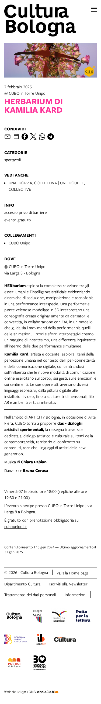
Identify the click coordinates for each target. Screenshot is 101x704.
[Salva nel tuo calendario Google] (16, 136)
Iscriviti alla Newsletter (68, 583)
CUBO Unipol (20, 242)
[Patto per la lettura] (83, 616)
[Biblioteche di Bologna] (59, 616)
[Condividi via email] (7, 136)
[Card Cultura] (65, 640)
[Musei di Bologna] (37, 616)
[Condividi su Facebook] (25, 136)
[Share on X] (33, 136)
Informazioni (75, 594)
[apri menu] (94, 9)
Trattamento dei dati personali (30, 594)
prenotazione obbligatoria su (54, 520)
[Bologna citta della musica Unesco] (15, 640)
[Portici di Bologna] (14, 663)
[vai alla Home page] (50, 20)
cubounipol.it (15, 526)
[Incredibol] (41, 640)
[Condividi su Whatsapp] (42, 136)
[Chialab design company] (31, 687)
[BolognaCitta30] (40, 663)
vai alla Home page (73, 572)
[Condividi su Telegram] (50, 136)
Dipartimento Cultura (22, 583)
